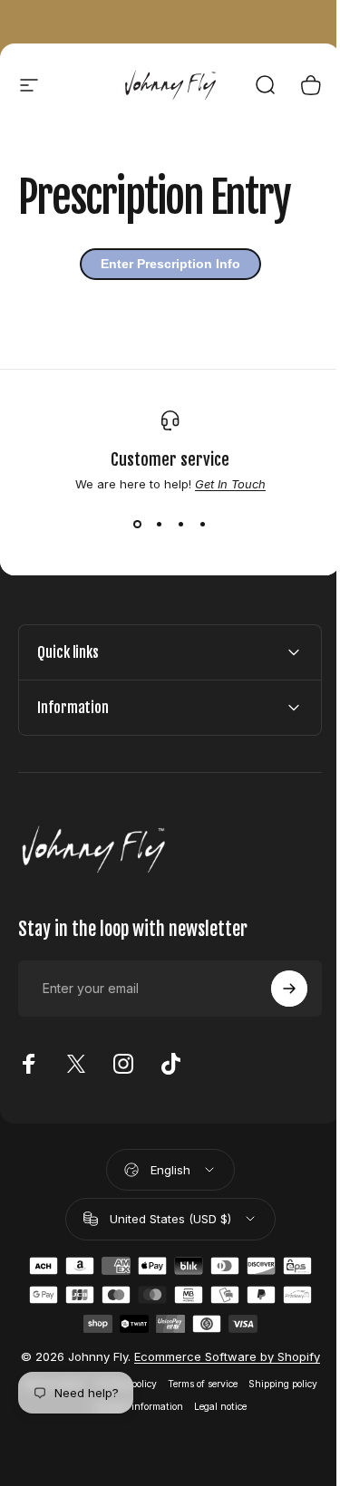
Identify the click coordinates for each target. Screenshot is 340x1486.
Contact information (172, 1421)
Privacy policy (158, 1398)
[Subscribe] (275, 988)
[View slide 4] (203, 524)
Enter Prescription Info (170, 263)
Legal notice (254, 1421)
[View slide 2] (159, 524)
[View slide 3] (181, 524)
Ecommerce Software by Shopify (216, 1363)
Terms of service (235, 1398)
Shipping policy (81, 1421)
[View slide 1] (138, 524)
